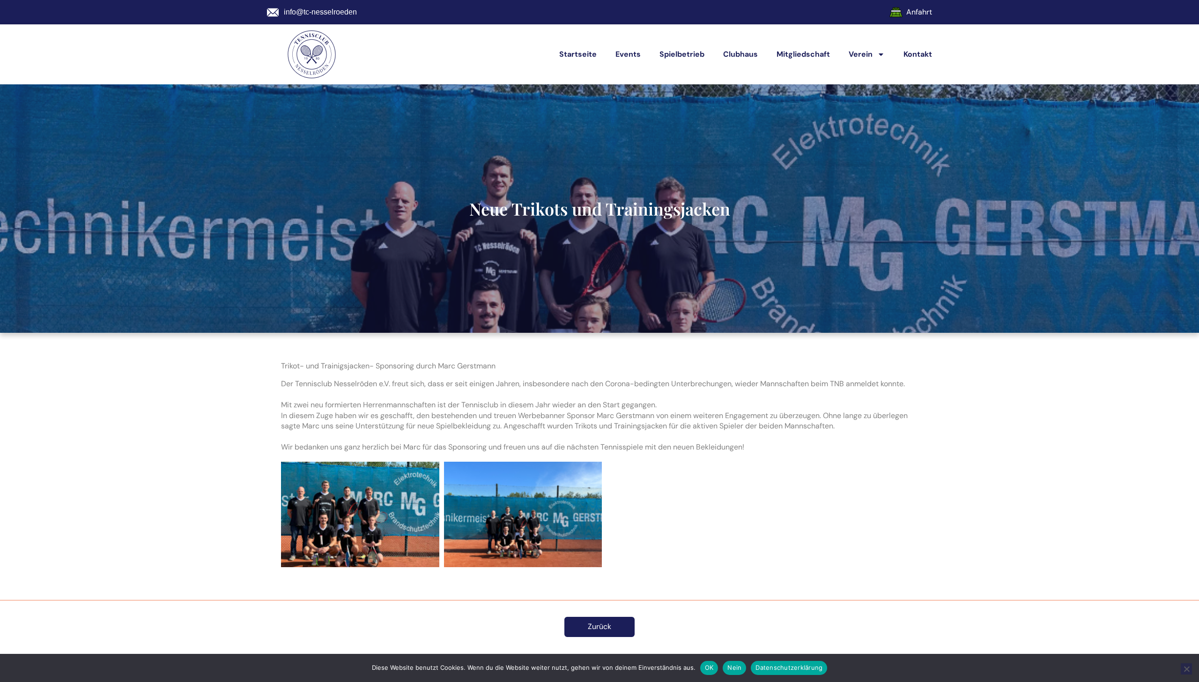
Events (628, 54)
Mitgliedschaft (803, 54)
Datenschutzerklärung (788, 667)
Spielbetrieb (681, 54)
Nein (734, 667)
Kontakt (917, 54)
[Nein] (1186, 669)
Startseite (578, 54)
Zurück (599, 626)
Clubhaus (740, 54)
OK (709, 667)
